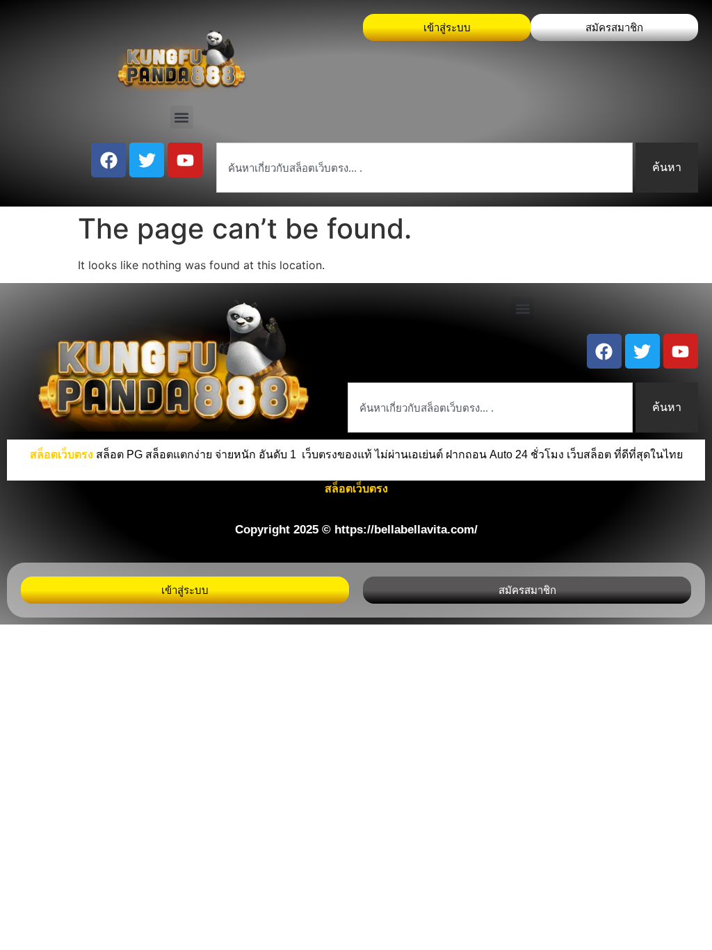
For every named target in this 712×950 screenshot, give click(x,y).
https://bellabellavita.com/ (406, 529)
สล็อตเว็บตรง (356, 488)
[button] (181, 117)
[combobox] (424, 168)
